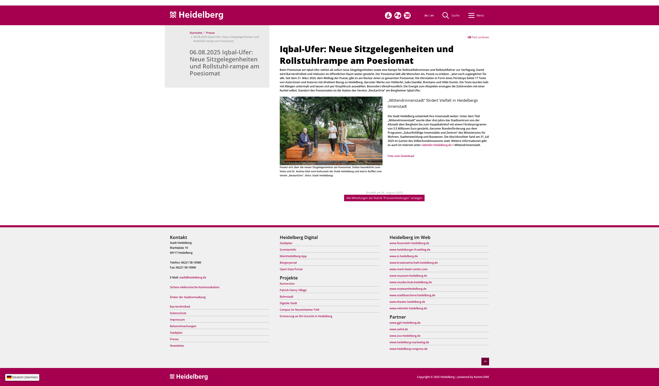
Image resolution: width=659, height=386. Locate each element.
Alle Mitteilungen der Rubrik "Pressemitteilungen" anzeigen (384, 198)
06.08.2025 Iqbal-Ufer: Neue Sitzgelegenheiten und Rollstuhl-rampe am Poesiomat (224, 63)
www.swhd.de (399, 329)
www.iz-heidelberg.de (404, 256)
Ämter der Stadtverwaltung (188, 297)
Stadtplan (176, 333)
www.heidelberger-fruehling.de (410, 250)
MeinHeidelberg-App (293, 256)
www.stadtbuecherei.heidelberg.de (412, 295)
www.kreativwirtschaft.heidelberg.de (414, 263)
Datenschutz (178, 313)
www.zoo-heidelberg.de (405, 336)
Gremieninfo (288, 250)
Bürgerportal (288, 263)
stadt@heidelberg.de (192, 277)
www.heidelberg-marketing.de (409, 342)
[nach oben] (485, 361)
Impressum (177, 319)
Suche (455, 15)
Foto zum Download (401, 156)
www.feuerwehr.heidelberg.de (409, 243)
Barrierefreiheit (180, 306)
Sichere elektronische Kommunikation (194, 287)
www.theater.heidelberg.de (407, 302)
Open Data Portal (291, 269)
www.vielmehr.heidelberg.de (408, 308)
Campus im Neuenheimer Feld (299, 310)
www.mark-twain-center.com (408, 269)
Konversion (287, 283)
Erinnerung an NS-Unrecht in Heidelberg (306, 316)
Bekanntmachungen (183, 326)
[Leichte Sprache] (407, 15)
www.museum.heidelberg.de (408, 276)
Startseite (196, 33)
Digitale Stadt (288, 303)
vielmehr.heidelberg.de (436, 145)
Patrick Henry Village (293, 290)
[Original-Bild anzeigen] (331, 130)
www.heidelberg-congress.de (408, 349)
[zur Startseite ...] (189, 377)
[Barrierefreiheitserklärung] (388, 15)
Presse (210, 33)
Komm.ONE (481, 377)
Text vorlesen (480, 37)
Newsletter (177, 346)
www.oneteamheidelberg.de (408, 289)
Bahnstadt (286, 297)
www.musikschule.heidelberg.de (411, 282)
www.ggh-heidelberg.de (405, 323)
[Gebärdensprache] (397, 15)
